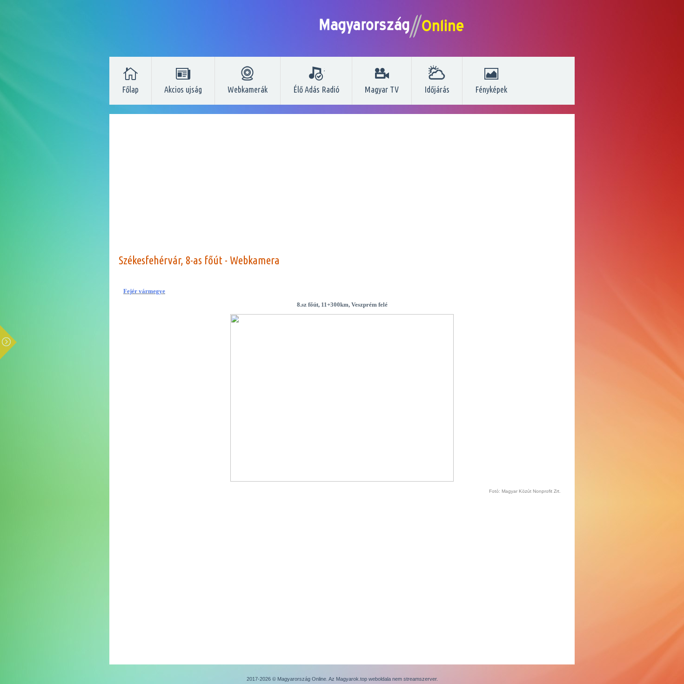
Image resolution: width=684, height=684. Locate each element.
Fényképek (491, 89)
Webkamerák (248, 89)
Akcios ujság (183, 89)
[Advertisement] (342, 188)
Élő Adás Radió (316, 89)
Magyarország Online (301, 679)
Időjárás (436, 89)
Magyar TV (382, 89)
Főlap (130, 89)
